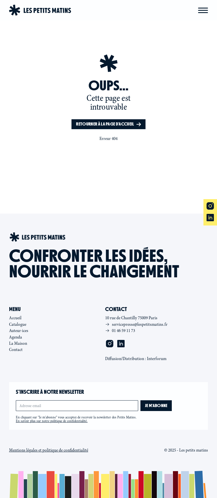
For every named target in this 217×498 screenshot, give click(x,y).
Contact (16, 349)
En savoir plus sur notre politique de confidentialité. (52, 420)
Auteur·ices (18, 330)
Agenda (15, 337)
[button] (203, 10)
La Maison (18, 343)
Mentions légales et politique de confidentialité (48, 450)
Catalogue (17, 324)
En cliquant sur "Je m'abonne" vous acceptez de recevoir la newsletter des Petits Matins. (76, 419)
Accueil (15, 318)
